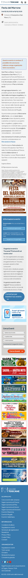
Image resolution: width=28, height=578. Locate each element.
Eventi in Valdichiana (8, 517)
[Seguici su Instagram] (8, 562)
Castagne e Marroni (10, 25)
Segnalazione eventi (8, 527)
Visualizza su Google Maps (14, 239)
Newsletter (5, 532)
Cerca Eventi (15, 351)
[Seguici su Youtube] (10, 562)
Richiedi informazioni (8, 555)
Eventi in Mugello (7, 514)
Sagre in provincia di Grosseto (11, 510)
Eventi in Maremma (8, 512)
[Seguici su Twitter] (5, 562)
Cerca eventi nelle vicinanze (10, 500)
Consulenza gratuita (8, 557)
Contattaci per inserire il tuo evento (13, 295)
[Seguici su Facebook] (2, 562)
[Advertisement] (14, 42)
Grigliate (20, 25)
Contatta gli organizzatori (14, 228)
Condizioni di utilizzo (8, 525)
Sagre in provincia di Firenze (10, 502)
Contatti (4, 540)
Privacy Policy (6, 535)
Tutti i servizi (6, 550)
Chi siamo (5, 553)
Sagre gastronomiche (11, 22)
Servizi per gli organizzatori (10, 530)
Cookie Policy (6, 537)
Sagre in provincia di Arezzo (10, 507)
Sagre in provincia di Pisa (9, 505)
